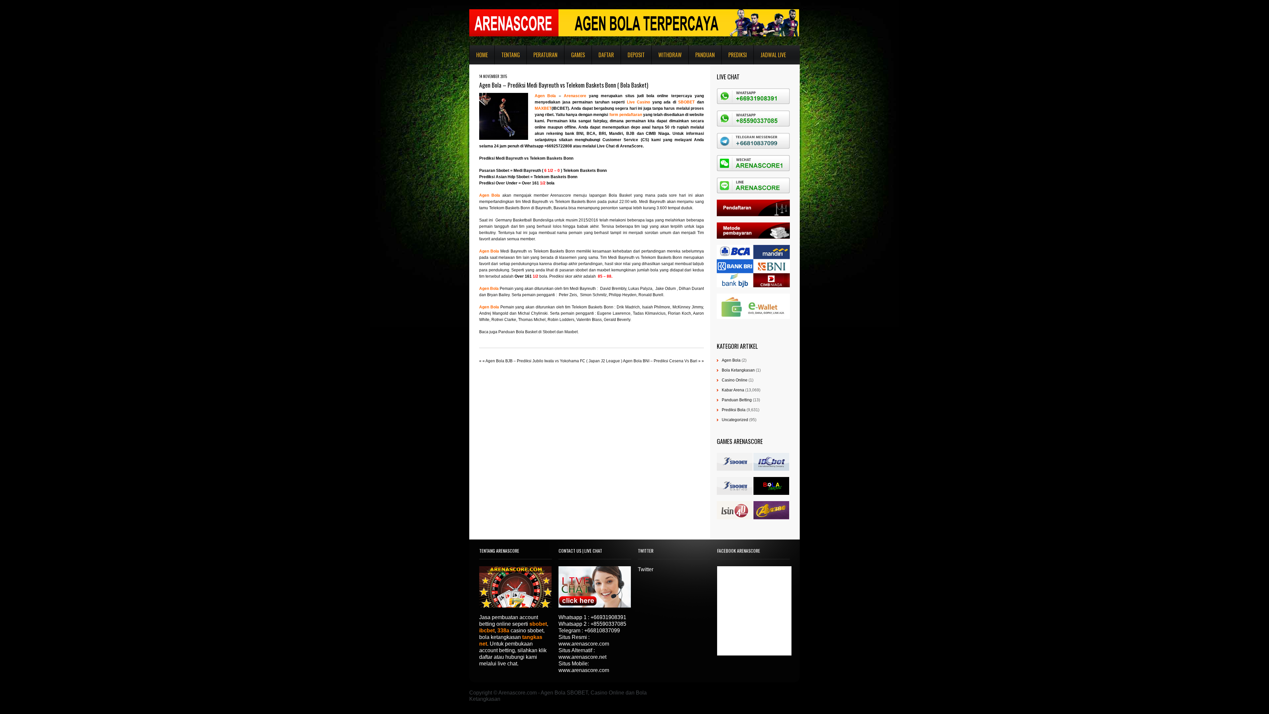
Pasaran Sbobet (494, 170)
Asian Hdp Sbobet (512, 177)
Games (578, 55)
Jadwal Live (773, 55)
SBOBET (687, 102)
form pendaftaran (626, 114)
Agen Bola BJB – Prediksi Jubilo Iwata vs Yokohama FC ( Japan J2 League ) (553, 361)
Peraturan (545, 55)
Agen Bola (547, 96)
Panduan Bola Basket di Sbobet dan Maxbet (538, 332)
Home (482, 55)
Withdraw (670, 55)
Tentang (510, 55)
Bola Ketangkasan (738, 370)
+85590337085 (608, 624)
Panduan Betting (737, 400)
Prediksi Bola (734, 410)
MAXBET (543, 108)
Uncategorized (735, 419)
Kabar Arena (733, 390)
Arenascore (576, 96)
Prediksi (737, 55)
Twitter (645, 569)
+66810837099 (602, 630)
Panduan (705, 55)
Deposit (636, 55)
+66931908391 (608, 617)
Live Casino (638, 102)
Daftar (606, 55)
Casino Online (735, 380)
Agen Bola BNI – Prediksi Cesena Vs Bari (660, 361)
